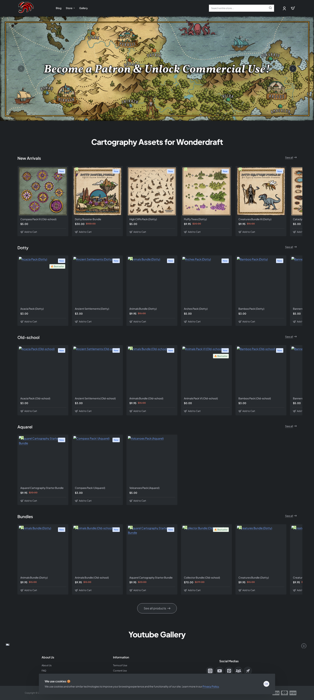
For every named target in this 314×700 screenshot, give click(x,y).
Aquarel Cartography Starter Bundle (42, 487)
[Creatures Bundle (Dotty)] (261, 550)
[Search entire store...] (270, 8)
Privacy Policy (211, 686)
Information (121, 657)
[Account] (285, 8)
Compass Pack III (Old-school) (38, 219)
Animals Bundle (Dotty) (143, 308)
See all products (155, 608)
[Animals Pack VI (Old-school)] (206, 370)
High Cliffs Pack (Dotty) (143, 219)
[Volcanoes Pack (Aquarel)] (152, 460)
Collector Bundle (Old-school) (202, 577)
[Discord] (238, 671)
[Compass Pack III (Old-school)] (43, 191)
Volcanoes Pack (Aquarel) (144, 487)
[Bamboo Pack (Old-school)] (261, 370)
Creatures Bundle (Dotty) (253, 577)
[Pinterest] (229, 671)
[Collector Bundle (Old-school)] (206, 550)
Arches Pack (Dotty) (196, 308)
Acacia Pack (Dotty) (32, 308)
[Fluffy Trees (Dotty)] (206, 191)
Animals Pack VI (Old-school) (201, 398)
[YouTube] (220, 671)
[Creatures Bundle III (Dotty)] (261, 191)
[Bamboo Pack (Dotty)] (261, 281)
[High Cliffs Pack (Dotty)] (152, 191)
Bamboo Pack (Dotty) (251, 308)
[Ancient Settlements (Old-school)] (97, 370)
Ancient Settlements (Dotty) (92, 308)
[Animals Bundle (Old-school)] (152, 370)
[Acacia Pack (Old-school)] (43, 370)
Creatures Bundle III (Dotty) (254, 219)
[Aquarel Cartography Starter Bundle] (43, 460)
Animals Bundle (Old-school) (146, 398)
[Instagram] (210, 671)
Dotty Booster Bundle (88, 219)
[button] (29, 232)
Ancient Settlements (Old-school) (95, 398)
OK (266, 683)
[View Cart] (293, 8)
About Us (48, 657)
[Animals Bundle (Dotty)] (152, 281)
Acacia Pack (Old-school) (35, 398)
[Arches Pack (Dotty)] (206, 281)
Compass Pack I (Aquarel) (90, 487)
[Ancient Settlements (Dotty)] (97, 281)
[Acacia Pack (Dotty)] (43, 281)
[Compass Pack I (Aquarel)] (97, 460)
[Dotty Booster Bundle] (97, 191)
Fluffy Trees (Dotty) (195, 219)
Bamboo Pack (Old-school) (254, 398)
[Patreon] (248, 671)
